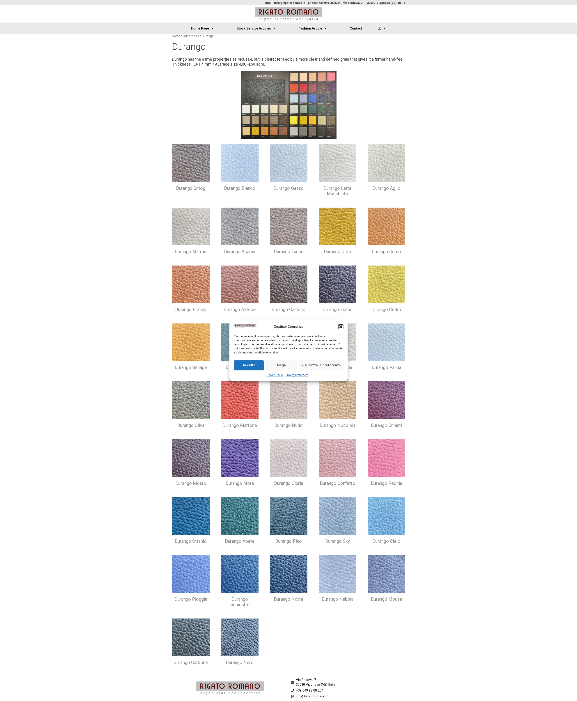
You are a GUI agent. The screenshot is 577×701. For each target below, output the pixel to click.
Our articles (191, 36)
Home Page (200, 28)
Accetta (249, 365)
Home (176, 36)
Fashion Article (310, 28)
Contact (356, 28)
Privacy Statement (297, 375)
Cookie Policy (275, 375)
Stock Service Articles (253, 28)
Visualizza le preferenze (321, 365)
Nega (281, 365)
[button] (341, 327)
